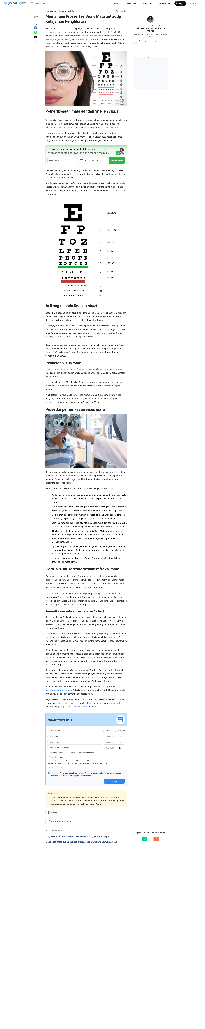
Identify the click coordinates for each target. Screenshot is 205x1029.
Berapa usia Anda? (54, 736)
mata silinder (82, 39)
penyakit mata (80, 706)
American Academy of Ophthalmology (73, 369)
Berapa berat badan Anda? (58, 748)
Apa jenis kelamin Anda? (56, 730)
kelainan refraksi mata (92, 35)
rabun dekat (64, 39)
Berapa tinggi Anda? (55, 742)
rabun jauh (51, 39)
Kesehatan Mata (50, 11)
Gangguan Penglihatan (66, 11)
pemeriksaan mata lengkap (58, 690)
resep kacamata (92, 677)
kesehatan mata (110, 127)
